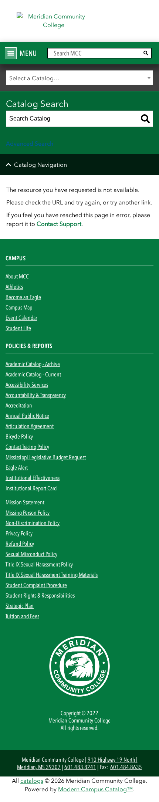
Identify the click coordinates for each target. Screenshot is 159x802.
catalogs (31, 780)
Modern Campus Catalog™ (95, 789)
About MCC (17, 276)
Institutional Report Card (31, 488)
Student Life (18, 328)
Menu (28, 53)
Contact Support (59, 223)
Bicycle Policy (19, 436)
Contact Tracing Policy (27, 446)
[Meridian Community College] (79, 23)
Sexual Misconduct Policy (31, 554)
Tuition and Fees (22, 616)
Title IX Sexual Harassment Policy (39, 564)
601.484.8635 (126, 767)
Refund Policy (20, 543)
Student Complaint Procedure (36, 585)
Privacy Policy (19, 533)
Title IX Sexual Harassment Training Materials (52, 574)
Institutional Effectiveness (33, 477)
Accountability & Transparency (36, 395)
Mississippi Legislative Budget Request (46, 457)
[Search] (145, 119)
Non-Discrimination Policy (33, 523)
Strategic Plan (20, 605)
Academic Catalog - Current (33, 374)
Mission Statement (25, 502)
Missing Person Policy (28, 512)
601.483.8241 (80, 767)
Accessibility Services (27, 384)
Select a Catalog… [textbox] (34, 78)
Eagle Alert (17, 467)
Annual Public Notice (27, 415)
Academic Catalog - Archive (33, 364)
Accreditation (19, 405)
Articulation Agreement (30, 426)
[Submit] (146, 53)
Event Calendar (21, 317)
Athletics (14, 286)
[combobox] (79, 77)
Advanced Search (29, 143)
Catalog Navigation (40, 164)
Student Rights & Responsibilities (40, 595)
